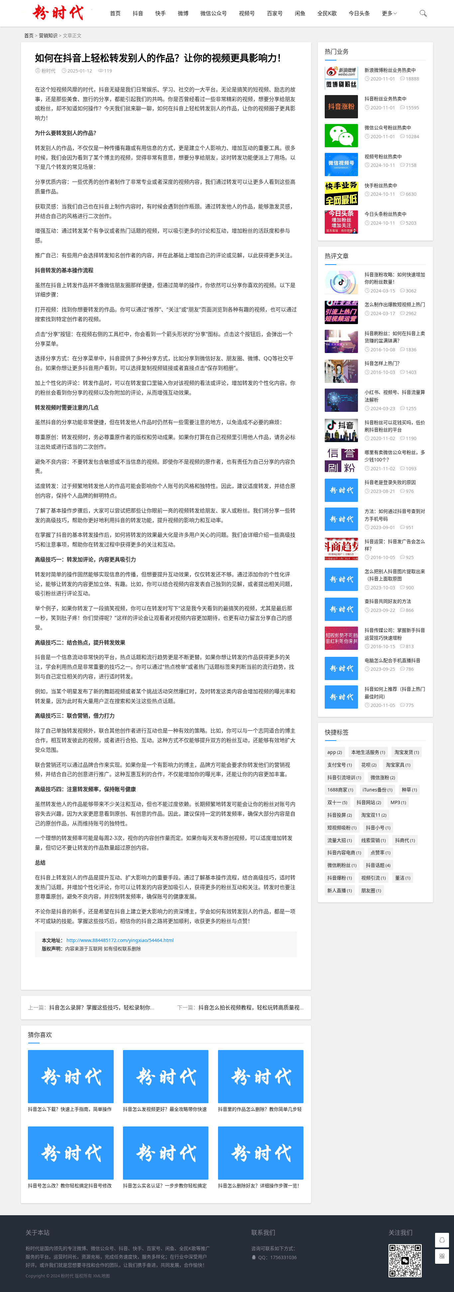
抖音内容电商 (344, 852)
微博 (183, 13)
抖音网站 (369, 802)
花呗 (369, 765)
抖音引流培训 (344, 777)
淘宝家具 (398, 765)
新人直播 (339, 890)
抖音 (138, 13)
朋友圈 (371, 890)
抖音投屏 (339, 815)
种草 (409, 789)
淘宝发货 (407, 752)
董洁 (402, 878)
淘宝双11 (374, 815)
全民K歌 (327, 13)
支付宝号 (339, 765)
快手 (160, 13)
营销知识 (48, 35)
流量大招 (339, 840)
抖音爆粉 (339, 878)
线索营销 (373, 840)
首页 (115, 13)
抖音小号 (378, 827)
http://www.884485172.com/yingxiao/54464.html (120, 940)
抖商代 (405, 840)
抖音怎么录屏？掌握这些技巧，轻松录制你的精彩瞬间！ (115, 1007)
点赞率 (381, 852)
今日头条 (359, 13)
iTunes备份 (378, 789)
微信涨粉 (383, 777)
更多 (387, 13)
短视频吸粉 (342, 827)
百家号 (275, 13)
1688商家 (340, 789)
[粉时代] (58, 23)
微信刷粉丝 (342, 865)
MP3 (398, 802)
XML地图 (101, 1276)
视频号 (247, 13)
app (334, 752)
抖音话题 (378, 865)
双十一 (337, 802)
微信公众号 (213, 13)
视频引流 (373, 878)
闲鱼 (300, 13)
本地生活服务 (368, 752)
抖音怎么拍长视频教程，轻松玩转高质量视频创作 (256, 1007)
